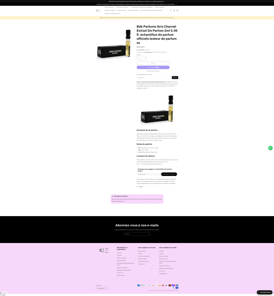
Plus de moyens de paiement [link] (153, 70)
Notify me (175, 77)
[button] (110, 7)
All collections (141, 264)
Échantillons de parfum (144, 256)
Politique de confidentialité (123, 270)
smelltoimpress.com (156, 290)
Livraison (119, 255)
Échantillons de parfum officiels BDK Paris (154, 81)
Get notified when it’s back (144, 74)
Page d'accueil (142, 251)
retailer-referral (121, 275)
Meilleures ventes (142, 258)
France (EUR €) (101, 288)
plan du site (120, 272)
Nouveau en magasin (143, 261)
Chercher (119, 252)
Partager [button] (140, 186)
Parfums (140, 253)
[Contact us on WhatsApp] (270, 148)
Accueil (139, 81)
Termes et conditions (122, 267)
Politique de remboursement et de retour (125, 264)
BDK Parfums (140, 46)
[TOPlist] (2, 295)
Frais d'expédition (148, 52)
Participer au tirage (169, 174)
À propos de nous (121, 260)
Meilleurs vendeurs (121, 258)
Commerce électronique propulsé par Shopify (169, 290)
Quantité (139, 54)
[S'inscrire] (148, 234)
